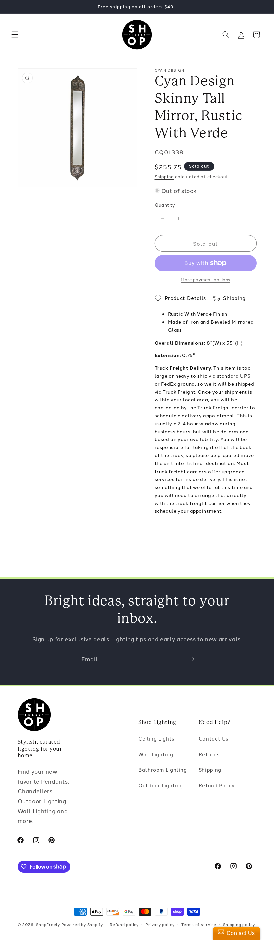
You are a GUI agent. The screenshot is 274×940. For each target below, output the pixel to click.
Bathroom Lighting (162, 769)
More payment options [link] (205, 279)
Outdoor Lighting (160, 785)
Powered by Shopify (82, 924)
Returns (209, 754)
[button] (14, 34)
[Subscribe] (192, 659)
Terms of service (198, 924)
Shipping (164, 176)
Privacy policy (159, 924)
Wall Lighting (155, 754)
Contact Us (213, 738)
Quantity (165, 204)
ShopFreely (48, 924)
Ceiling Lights (156, 738)
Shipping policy (239, 924)
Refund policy (124, 924)
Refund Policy (217, 785)
